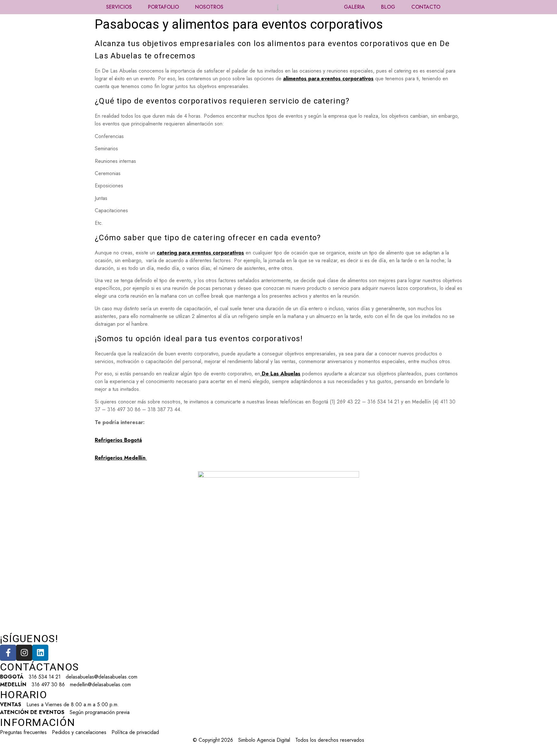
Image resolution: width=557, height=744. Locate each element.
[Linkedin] (40, 653)
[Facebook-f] (8, 653)
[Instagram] (24, 653)
